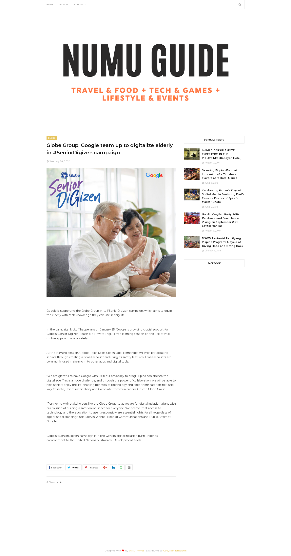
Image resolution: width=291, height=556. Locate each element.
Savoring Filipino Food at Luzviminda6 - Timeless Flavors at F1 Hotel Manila (219, 174)
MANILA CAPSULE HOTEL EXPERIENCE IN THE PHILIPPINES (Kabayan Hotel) (222, 154)
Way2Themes (136, 550)
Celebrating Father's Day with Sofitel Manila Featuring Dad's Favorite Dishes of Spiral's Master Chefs (223, 196)
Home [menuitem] (50, 4)
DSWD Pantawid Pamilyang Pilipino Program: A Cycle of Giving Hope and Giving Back (222, 242)
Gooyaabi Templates (174, 550)
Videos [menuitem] (63, 4)
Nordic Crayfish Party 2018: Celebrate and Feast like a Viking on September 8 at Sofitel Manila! (220, 220)
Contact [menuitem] (80, 4)
